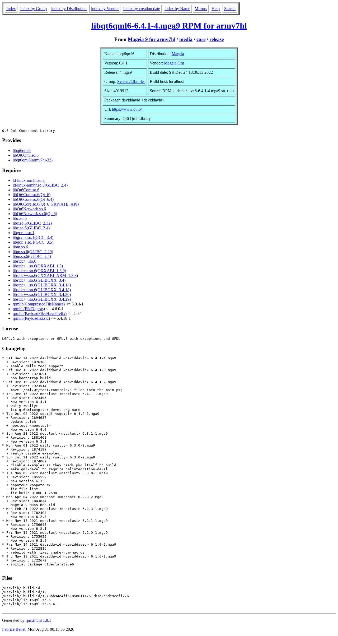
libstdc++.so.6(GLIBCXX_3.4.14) (42, 285)
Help (216, 8)
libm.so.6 (20, 247)
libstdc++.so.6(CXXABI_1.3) (38, 266)
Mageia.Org (174, 63)
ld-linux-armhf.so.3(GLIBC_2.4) (40, 185)
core (200, 39)
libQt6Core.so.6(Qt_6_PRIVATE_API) (46, 204)
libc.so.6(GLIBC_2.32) (32, 223)
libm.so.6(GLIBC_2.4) (32, 256)
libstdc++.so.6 (24, 261)
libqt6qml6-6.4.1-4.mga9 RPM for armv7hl (169, 25)
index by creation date (141, 8)
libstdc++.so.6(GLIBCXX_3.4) (39, 280)
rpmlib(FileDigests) (29, 309)
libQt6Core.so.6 (26, 190)
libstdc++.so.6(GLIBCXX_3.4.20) (42, 294)
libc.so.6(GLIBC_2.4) (31, 228)
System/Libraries (131, 81)
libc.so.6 (20, 218)
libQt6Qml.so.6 (26, 155)
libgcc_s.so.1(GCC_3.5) (33, 242)
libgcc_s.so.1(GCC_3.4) (33, 237)
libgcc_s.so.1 (23, 232)
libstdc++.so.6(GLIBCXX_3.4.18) (42, 289)
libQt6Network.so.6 (29, 209)
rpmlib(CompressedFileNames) (39, 304)
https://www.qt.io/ (127, 109)
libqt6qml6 (22, 150)
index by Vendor (105, 8)
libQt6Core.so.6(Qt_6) (31, 194)
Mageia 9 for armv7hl (151, 39)
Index (11, 8)
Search (230, 8)
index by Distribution (69, 8)
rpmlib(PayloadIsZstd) (31, 318)
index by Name (177, 8)
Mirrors (201, 8)
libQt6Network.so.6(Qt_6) (35, 213)
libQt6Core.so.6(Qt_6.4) (33, 199)
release (216, 39)
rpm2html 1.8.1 (38, 620)
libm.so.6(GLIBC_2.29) (33, 251)
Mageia (178, 54)
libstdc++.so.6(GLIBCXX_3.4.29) (42, 299)
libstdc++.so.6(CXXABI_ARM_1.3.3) (45, 275)
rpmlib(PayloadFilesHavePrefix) (40, 313)
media (186, 39)
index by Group (33, 8)
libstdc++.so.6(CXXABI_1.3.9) (39, 270)
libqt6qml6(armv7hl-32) (33, 160)
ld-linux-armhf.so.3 (29, 180)
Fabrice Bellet (13, 629)
